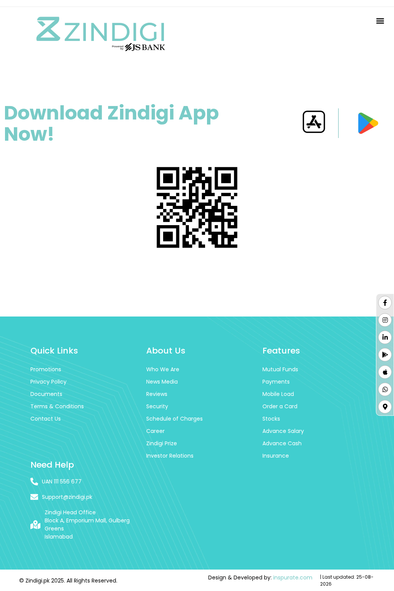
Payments (276, 382)
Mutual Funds (280, 369)
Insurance (275, 456)
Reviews (156, 394)
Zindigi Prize (161, 443)
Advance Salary (283, 431)
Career (155, 431)
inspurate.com (292, 577)
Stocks (271, 419)
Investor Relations (170, 456)
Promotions (45, 369)
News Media (162, 382)
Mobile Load (278, 394)
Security (157, 406)
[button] (380, 21)
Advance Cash (282, 443)
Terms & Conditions (57, 406)
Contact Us (45, 419)
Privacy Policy (48, 382)
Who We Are (162, 369)
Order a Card (279, 406)
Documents (46, 394)
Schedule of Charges (174, 419)
